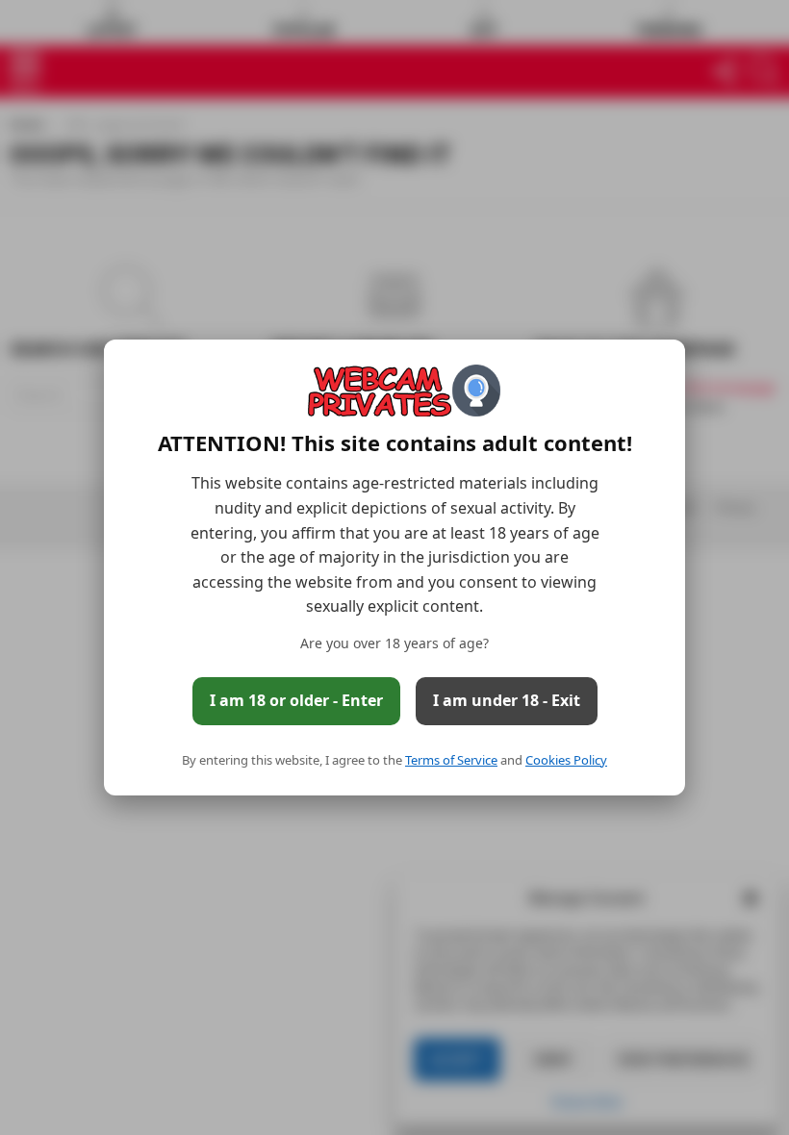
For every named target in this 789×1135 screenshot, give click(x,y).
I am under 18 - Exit (506, 700)
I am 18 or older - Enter (296, 700)
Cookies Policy (566, 760)
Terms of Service (451, 760)
